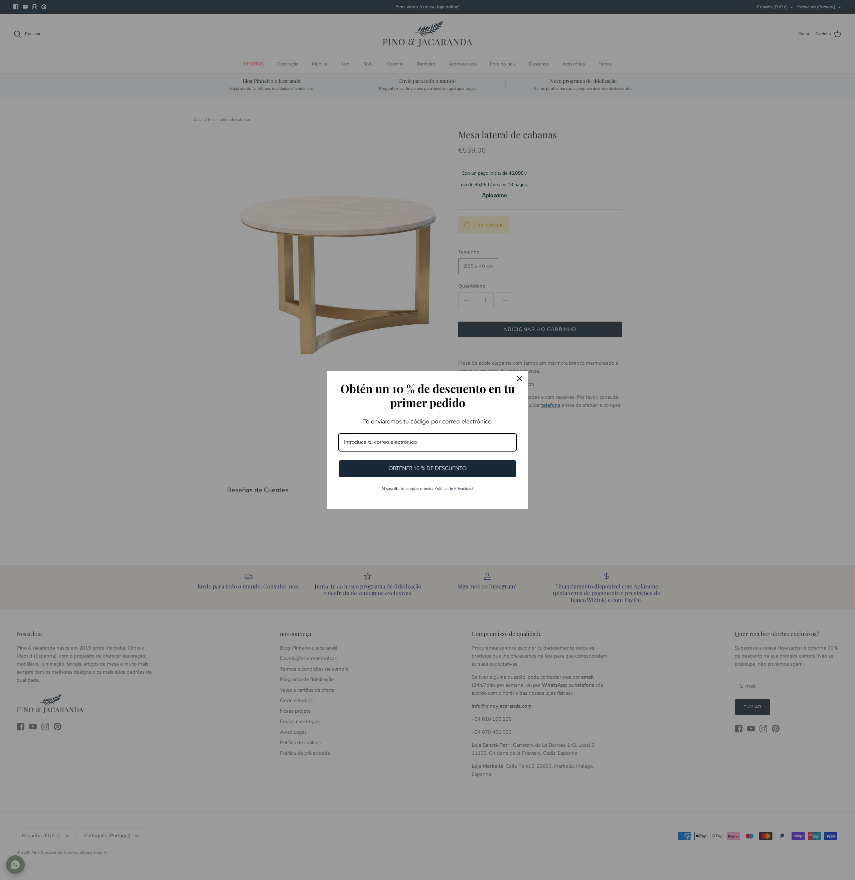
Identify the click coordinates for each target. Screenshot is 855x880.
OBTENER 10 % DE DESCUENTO (427, 469)
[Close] (520, 379)
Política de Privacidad (454, 489)
